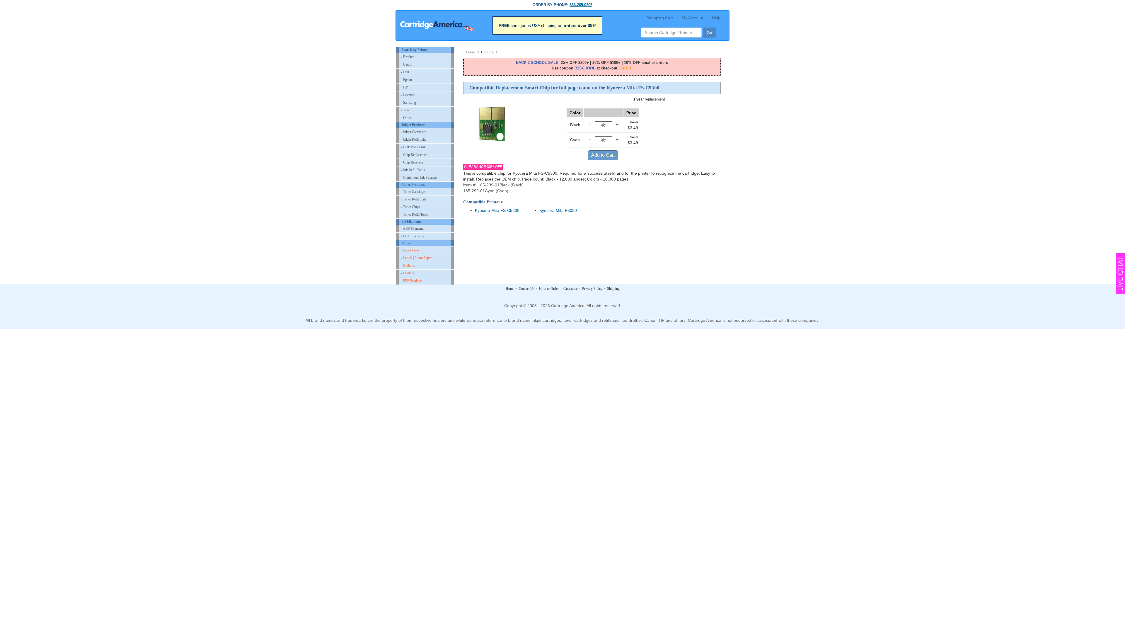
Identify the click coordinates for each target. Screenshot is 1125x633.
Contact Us (526, 289)
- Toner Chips (410, 207)
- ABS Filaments (412, 229)
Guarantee (570, 289)
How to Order (549, 289)
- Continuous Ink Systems (419, 178)
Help (716, 18)
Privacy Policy (592, 289)
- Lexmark (408, 95)
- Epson (406, 80)
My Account (692, 18)
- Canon (406, 64)
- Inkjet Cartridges (413, 132)
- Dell (405, 72)
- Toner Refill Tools (414, 214)
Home (510, 289)
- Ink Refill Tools (413, 170)
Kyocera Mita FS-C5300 (497, 210)
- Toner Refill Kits (413, 199)
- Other (406, 118)
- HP (404, 87)
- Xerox (406, 110)
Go (709, 32)
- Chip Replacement (414, 155)
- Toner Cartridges (413, 192)
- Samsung (408, 103)
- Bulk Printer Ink (413, 147)
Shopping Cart (659, 18)
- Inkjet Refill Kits (413, 139)
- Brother (407, 57)
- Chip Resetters (412, 162)
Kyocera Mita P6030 (558, 210)
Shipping (613, 289)
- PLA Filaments (412, 236)
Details (625, 68)
